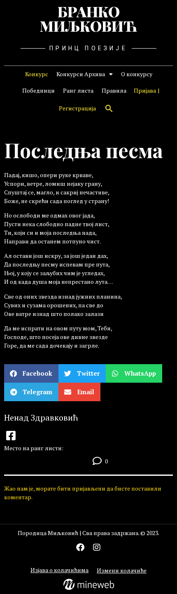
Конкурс (36, 74)
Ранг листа (78, 90)
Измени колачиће (122, 570)
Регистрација (77, 108)
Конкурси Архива (80, 74)
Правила (114, 90)
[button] (109, 108)
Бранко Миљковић (88, 18)
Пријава (145, 90)
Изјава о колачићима (59, 570)
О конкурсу (136, 74)
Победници (38, 90)
